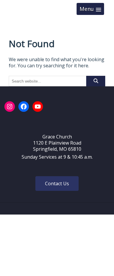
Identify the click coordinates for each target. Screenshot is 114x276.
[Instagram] (9, 106)
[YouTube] (37, 106)
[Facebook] (23, 106)
